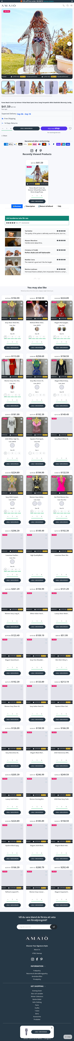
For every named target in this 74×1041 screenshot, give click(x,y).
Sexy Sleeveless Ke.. (12, 753)
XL (19, 337)
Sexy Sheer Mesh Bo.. (12, 323)
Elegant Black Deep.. (62, 381)
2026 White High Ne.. (12, 439)
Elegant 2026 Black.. (37, 845)
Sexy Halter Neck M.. (37, 706)
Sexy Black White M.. (62, 439)
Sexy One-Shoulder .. (37, 660)
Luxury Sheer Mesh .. (62, 613)
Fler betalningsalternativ (53, 132)
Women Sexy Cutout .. (37, 892)
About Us (37, 950)
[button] (1, 1)
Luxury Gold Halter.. (12, 799)
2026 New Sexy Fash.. (61, 799)
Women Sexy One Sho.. (12, 381)
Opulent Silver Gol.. (61, 706)
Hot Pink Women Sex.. (61, 497)
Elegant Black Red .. (37, 753)
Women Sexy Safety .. (37, 497)
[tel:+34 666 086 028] (64, 5)
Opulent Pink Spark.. (37, 439)
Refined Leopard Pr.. (12, 892)
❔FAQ (58, 206)
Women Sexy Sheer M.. (12, 706)
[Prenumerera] (53, 926)
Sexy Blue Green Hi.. (37, 381)
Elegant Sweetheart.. (12, 660)
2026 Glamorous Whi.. (61, 753)
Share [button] (5, 136)
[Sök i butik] (68, 5)
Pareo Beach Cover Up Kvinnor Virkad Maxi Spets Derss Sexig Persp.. (37, 190)
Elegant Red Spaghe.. (62, 323)
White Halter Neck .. (37, 613)
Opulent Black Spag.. (12, 845)
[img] (10, 223)
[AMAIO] (8, 5)
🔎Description (29, 206)
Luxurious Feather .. (12, 555)
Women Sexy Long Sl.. (12, 613)
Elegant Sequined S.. (62, 892)
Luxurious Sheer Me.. (62, 555)
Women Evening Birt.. (37, 799)
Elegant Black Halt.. (61, 845)
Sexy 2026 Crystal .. (12, 497)
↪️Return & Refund (45, 206)
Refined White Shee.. (37, 323)
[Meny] (72, 5)
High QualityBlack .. (37, 555)
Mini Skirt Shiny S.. (62, 660)
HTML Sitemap (37, 953)
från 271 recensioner (22, 223)
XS (58, 337)
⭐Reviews (17, 206)
